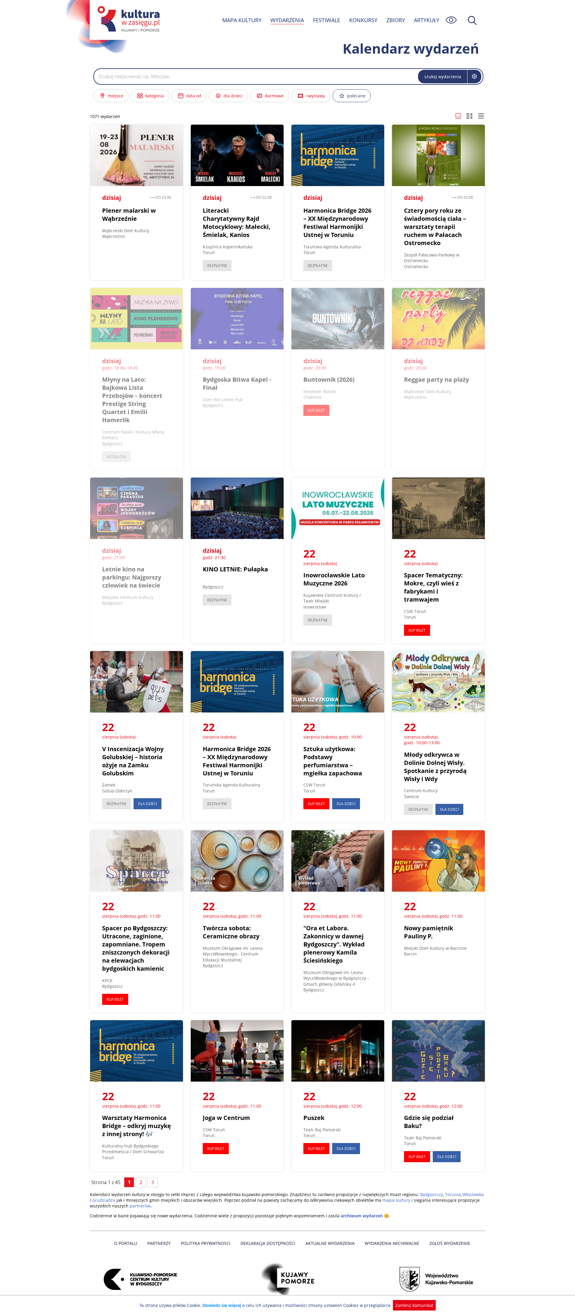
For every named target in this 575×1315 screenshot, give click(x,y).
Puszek (313, 1118)
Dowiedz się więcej (221, 1305)
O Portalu (125, 1243)
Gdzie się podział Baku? (429, 1122)
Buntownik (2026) (329, 379)
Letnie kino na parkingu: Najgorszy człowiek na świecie (131, 577)
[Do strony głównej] (127, 20)
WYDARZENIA (287, 20)
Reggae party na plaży (436, 379)
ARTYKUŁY (426, 20)
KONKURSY (363, 20)
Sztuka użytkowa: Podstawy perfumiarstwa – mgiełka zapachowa (332, 761)
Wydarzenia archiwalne (392, 1243)
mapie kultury (396, 1200)
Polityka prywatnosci (205, 1243)
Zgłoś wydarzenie (449, 1243)
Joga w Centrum (226, 1118)
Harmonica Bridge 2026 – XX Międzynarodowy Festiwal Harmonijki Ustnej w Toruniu (337, 222)
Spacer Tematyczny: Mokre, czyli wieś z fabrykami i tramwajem (433, 587)
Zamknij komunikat (414, 1305)
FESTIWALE (326, 20)
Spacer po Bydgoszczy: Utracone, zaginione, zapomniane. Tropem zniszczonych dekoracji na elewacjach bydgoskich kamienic (136, 948)
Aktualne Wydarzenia (330, 1243)
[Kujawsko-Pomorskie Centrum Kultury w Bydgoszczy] (138, 1279)
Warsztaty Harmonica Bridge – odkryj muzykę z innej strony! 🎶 (136, 1126)
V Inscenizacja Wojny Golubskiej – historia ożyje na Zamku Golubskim (133, 761)
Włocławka (473, 1194)
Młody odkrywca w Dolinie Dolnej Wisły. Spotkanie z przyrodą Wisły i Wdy (435, 767)
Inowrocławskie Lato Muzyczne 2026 (334, 579)
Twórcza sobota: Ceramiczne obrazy (231, 932)
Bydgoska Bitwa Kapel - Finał (237, 383)
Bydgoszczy (431, 1194)
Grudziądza (103, 1200)
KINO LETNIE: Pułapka (235, 569)
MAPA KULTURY (241, 20)
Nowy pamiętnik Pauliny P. (428, 932)
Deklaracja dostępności (267, 1243)
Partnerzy (159, 1243)
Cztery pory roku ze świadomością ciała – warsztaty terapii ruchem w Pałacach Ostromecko (435, 226)
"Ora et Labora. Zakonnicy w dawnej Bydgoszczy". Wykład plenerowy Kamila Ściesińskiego (334, 944)
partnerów (140, 1206)
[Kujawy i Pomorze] (287, 1279)
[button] (458, 116)
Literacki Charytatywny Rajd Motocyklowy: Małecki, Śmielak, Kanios (236, 222)
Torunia (453, 1194)
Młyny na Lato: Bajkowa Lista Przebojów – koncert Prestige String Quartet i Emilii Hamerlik (132, 399)
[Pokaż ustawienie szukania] (474, 76)
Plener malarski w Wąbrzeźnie (129, 214)
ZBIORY (395, 20)
